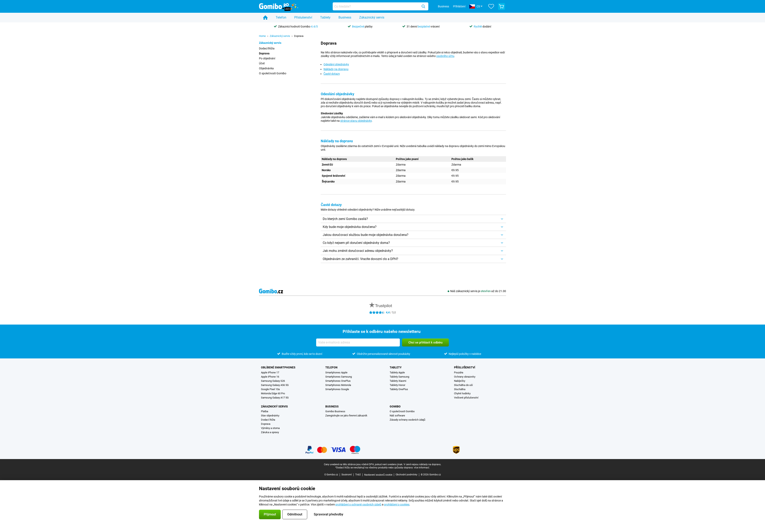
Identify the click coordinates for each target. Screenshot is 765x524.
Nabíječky (459, 380)
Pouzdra (458, 372)
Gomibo (395, 406)
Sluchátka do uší (463, 385)
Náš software (397, 415)
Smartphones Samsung (338, 376)
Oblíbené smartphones (278, 367)
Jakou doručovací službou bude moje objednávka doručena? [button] (365, 235)
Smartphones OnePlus (338, 380)
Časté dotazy (332, 73)
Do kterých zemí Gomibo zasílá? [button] (345, 219)
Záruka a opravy (270, 432)
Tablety (325, 17)
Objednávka (266, 68)
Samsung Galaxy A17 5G (275, 397)
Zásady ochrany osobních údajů (407, 419)
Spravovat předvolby (328, 514)
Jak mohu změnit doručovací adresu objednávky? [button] (358, 251)
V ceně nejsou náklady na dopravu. (422, 464)
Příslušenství (303, 17)
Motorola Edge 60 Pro (273, 393)
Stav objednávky (270, 415)
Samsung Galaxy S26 (273, 380)
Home (262, 35)
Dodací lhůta (267, 48)
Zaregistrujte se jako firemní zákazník (346, 415)
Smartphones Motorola (338, 385)
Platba (264, 411)
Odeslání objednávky (336, 64)
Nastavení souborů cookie (378, 474)
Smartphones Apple (336, 372)
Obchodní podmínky (406, 474)
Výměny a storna (270, 428)
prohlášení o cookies (396, 504)
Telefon (281, 17)
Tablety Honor (397, 385)
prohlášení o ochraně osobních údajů (358, 504)
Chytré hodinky (462, 393)
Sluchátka (459, 389)
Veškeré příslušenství (466, 397)
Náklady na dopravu (336, 69)
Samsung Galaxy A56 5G (275, 385)
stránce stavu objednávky (356, 120)
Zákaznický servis (371, 17)
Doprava (298, 35)
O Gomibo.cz (331, 474)
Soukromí (346, 474)
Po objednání (267, 58)
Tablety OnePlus (399, 389)
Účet (262, 63)
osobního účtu (445, 56)
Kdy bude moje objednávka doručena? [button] (350, 227)
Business (344, 17)
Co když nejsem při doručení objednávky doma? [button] (356, 243)
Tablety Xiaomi (398, 380)
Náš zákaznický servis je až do (478, 291)
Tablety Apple (397, 372)
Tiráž (358, 474)
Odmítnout (294, 514)
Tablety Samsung (399, 376)
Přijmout (270, 514)
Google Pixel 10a (270, 389)
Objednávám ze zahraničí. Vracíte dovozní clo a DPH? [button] (360, 259)
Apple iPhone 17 (270, 372)
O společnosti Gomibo (272, 73)
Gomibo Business (335, 411)
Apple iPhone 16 (270, 376)
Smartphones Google (337, 389)
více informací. (422, 467)
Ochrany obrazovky (464, 376)
